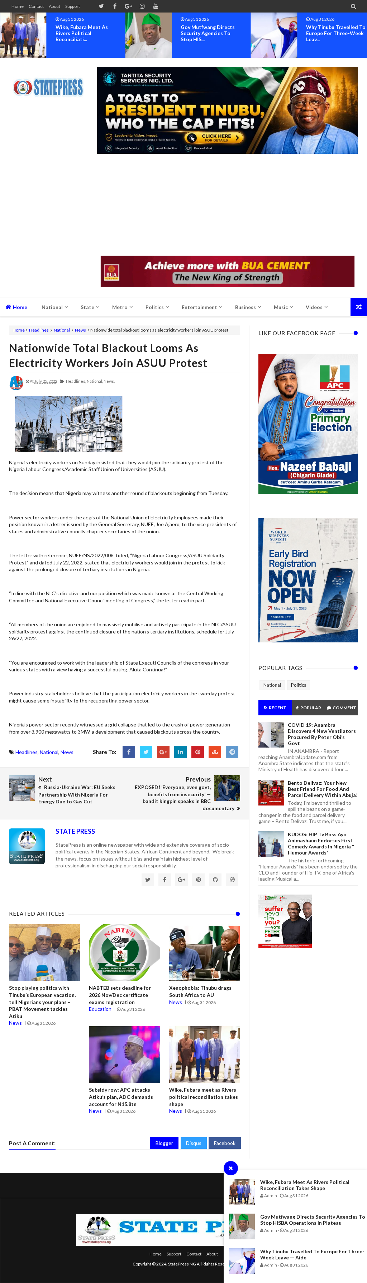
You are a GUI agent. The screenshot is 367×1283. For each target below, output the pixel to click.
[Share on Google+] (163, 752)
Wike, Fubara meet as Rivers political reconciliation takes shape (304, 1185)
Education (100, 1009)
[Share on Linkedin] (180, 752)
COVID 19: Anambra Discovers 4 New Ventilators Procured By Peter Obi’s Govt (322, 734)
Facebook (224, 1143)
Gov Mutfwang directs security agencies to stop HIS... (208, 33)
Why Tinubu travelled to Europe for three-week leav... (336, 33)
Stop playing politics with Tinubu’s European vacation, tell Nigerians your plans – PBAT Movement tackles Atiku (42, 1002)
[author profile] (16, 388)
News (80, 330)
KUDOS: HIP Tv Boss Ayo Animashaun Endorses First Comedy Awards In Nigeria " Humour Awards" (321, 843)
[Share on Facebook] (129, 752)
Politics (298, 685)
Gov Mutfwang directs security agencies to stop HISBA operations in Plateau (312, 1220)
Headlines (39, 330)
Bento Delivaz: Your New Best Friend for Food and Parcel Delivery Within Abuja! (323, 789)
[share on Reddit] (232, 752)
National (62, 330)
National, (95, 381)
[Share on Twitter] (146, 752)
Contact (36, 6)
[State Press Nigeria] (51, 83)
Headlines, (76, 381)
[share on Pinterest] (197, 752)
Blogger (164, 1143)
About (54, 6)
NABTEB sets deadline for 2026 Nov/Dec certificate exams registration (120, 995)
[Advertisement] (227, 206)
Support (72, 6)
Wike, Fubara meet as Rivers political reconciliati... (82, 33)
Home (17, 6)
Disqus (193, 1143)
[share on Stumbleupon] (215, 752)
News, (109, 381)
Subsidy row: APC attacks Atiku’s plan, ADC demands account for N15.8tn (121, 1097)
